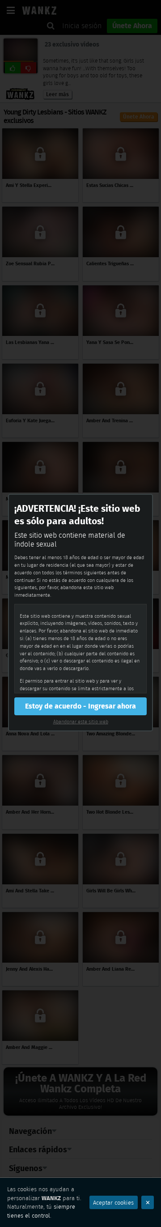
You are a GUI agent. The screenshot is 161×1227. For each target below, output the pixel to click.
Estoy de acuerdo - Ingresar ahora (80, 706)
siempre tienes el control (41, 1211)
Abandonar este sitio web (80, 721)
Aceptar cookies (113, 1202)
